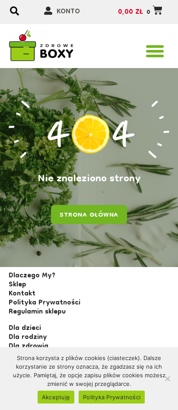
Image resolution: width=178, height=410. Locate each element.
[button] (155, 51)
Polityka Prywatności (111, 397)
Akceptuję (56, 397)
